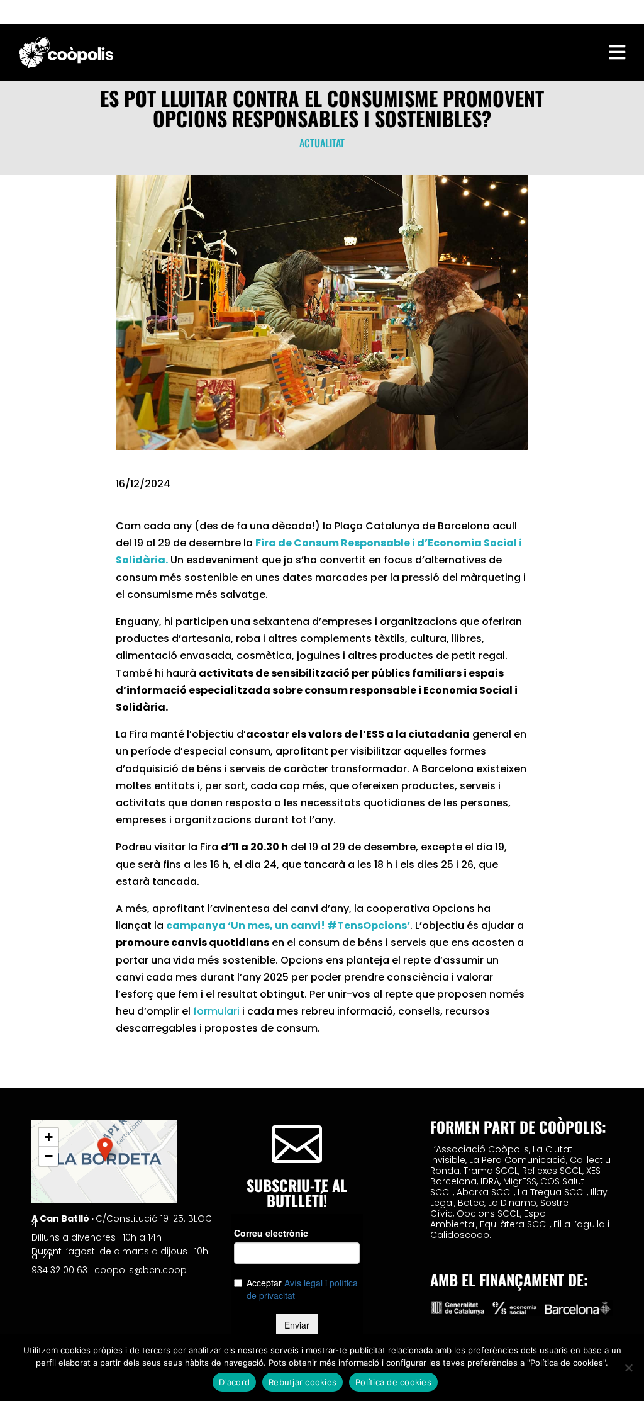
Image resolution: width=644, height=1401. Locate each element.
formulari (216, 1011)
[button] (105, 1149)
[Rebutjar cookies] (628, 1367)
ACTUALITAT (322, 142)
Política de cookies (393, 1382)
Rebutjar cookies (302, 1382)
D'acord (234, 1382)
